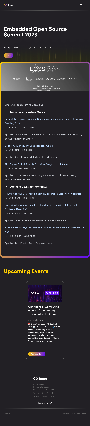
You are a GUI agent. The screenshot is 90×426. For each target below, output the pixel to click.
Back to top (43, 403)
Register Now (36, 354)
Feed (37, 396)
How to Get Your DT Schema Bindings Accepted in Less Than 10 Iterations (44, 193)
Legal (14, 413)
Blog (53, 396)
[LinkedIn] (43, 393)
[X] (34, 393)
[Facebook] (39, 393)
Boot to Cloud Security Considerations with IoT (30, 145)
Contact (7, 413)
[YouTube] (48, 393)
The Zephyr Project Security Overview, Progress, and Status (36, 164)
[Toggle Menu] (81, 5)
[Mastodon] (52, 393)
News (45, 396)
